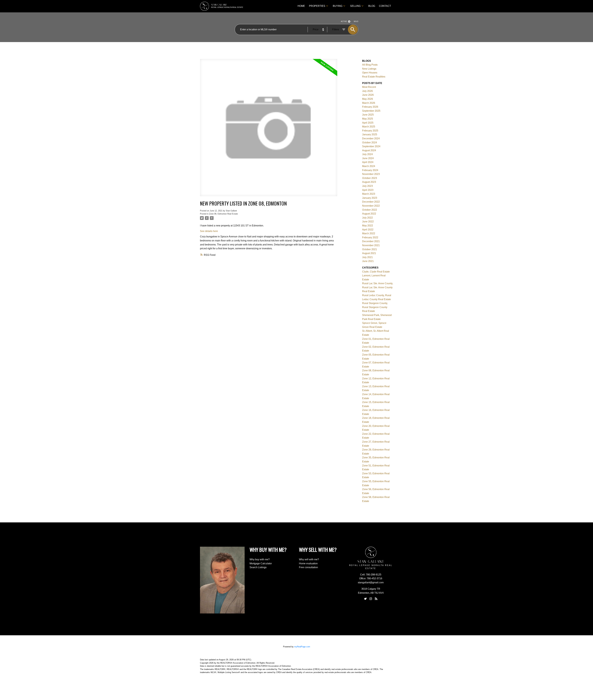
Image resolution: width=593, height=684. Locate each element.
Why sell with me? (309, 559)
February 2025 (370, 130)
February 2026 (370, 106)
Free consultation (308, 567)
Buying (337, 6)
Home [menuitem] (301, 6)
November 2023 (371, 174)
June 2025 (368, 114)
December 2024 (371, 138)
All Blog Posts (370, 64)
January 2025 (369, 134)
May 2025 (367, 118)
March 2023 (368, 194)
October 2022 (369, 209)
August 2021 (369, 253)
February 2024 (370, 170)
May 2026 (367, 99)
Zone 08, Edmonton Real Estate (223, 214)
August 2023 (369, 182)
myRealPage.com (302, 646)
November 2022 (371, 205)
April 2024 (367, 162)
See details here (209, 231)
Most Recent (369, 87)
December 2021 (371, 241)
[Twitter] (365, 599)
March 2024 (368, 166)
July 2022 (367, 217)
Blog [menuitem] (371, 6)
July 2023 (367, 186)
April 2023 (367, 190)
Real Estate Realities (373, 76)
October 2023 (369, 178)
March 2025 (368, 126)
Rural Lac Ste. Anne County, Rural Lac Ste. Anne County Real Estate (377, 287)
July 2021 (367, 257)
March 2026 (368, 103)
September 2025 (371, 110)
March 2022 (368, 233)
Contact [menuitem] (385, 6)
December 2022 (371, 201)
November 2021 (371, 245)
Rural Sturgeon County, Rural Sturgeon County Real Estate (375, 307)
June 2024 (368, 158)
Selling (355, 6)
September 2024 (371, 146)
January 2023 (369, 198)
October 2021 (369, 249)
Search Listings (258, 567)
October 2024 (369, 142)
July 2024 (367, 154)
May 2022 (367, 225)
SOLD (356, 21)
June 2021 (368, 261)
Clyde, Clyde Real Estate (376, 271)
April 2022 (367, 229)
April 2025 (367, 122)
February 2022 (370, 237)
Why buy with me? (260, 559)
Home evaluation (308, 563)
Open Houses (369, 72)
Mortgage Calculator (261, 563)
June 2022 (368, 221)
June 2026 (368, 95)
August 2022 (369, 213)
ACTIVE (344, 21)
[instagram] (371, 599)
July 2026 (367, 91)
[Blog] (376, 599)
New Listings (369, 68)
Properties (317, 6)
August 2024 (369, 150)
